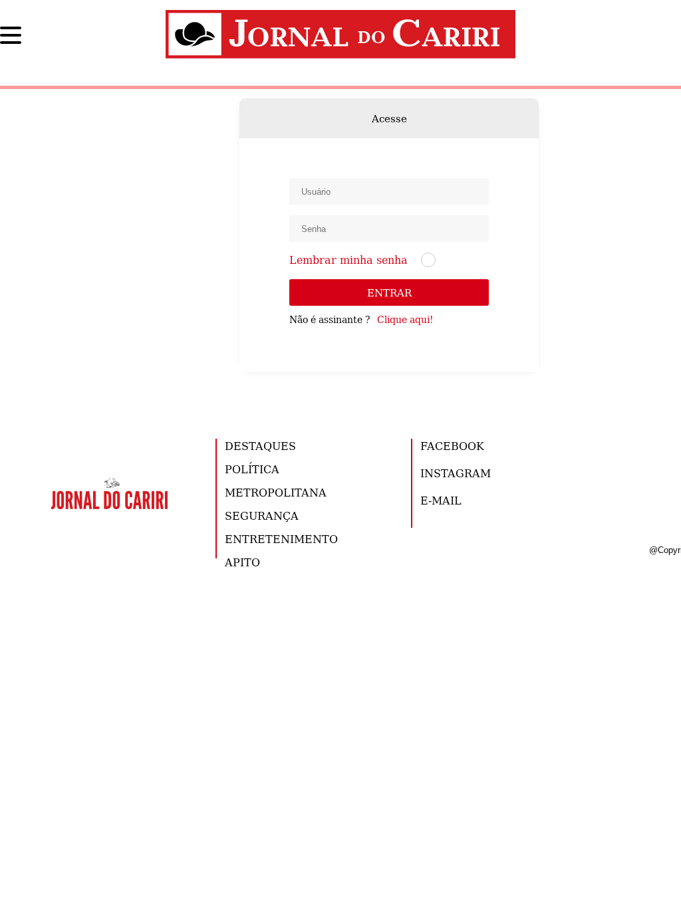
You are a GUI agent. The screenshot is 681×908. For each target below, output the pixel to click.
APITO (242, 562)
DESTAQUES (260, 446)
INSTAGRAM (455, 473)
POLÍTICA (252, 469)
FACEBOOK (452, 446)
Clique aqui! (405, 319)
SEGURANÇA (262, 515)
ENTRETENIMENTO (281, 539)
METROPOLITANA (276, 492)
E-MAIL (441, 500)
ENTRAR (389, 292)
